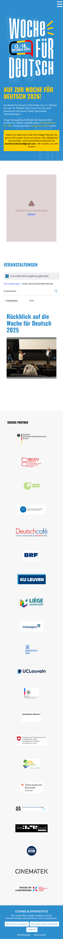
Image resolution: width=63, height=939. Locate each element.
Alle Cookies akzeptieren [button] (16, 924)
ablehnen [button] (32, 929)
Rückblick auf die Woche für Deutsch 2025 (29, 324)
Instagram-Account (40, 125)
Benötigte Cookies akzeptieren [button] (44, 924)
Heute (31, 300)
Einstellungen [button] (24, 934)
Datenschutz (40, 934)
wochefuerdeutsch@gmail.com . (21, 143)
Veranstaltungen (12, 283)
